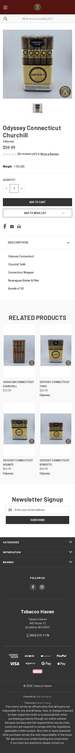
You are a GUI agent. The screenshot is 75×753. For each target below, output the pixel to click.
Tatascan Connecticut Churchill (18, 384)
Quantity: (9, 179)
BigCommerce (44, 696)
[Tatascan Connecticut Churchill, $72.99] (19, 350)
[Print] (19, 226)
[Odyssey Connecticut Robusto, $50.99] (56, 428)
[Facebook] (5, 226)
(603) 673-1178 (39, 635)
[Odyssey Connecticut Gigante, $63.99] (19, 428)
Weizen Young (43, 703)
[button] (48, 154)
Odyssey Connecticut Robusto (55, 463)
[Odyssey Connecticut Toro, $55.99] (56, 350)
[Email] (12, 226)
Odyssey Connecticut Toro (55, 384)
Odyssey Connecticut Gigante (18, 463)
